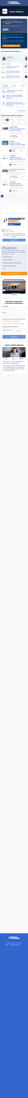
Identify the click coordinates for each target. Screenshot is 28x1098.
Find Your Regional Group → (14, 273)
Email (4, 312)
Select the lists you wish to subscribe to (13, 319)
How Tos (12, 119)
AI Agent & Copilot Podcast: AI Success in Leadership (13, 362)
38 (14, 196)
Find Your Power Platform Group (11, 45)
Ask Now (5, 29)
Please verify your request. (10, 326)
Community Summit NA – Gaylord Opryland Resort (14, 91)
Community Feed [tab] (23, 86)
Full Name (5, 306)
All (7, 119)
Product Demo (20, 119)
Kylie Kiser (10, 57)
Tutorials (13, 122)
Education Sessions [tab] (14, 86)
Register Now (14, 240)
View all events (22, 110)
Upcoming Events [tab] (5, 86)
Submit (14, 337)
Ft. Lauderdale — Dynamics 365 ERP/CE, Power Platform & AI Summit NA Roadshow (15, 104)
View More (14, 294)
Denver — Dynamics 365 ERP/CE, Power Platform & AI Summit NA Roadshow (14, 97)
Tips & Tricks (5, 122)
